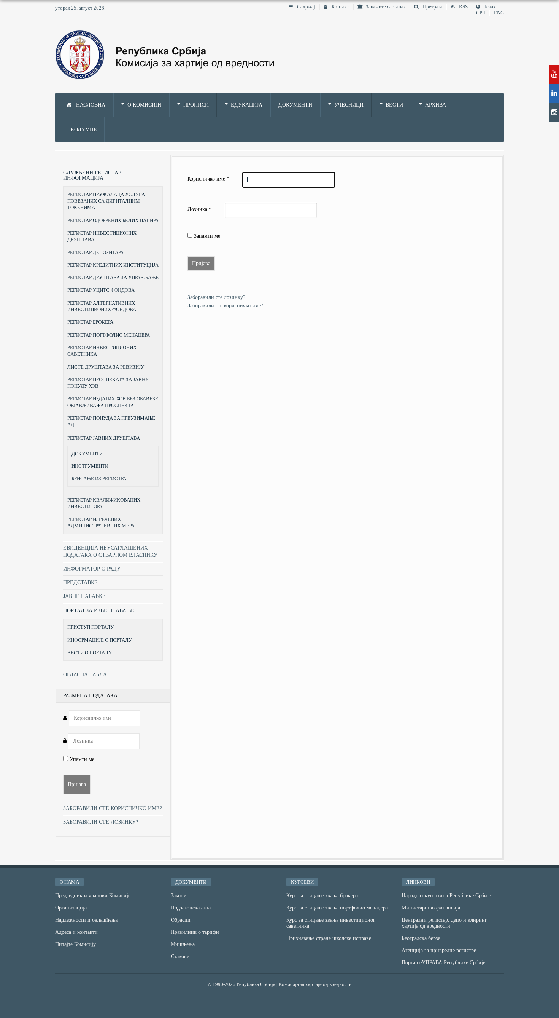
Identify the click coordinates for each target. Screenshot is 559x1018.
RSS (463, 7)
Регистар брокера (90, 322)
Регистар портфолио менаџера (108, 335)
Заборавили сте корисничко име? (225, 305)
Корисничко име (208, 179)
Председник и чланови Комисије (92, 895)
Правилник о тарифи (195, 932)
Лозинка (199, 209)
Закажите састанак (386, 7)
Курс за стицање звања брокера (322, 895)
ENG (499, 13)
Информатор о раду (92, 569)
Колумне (84, 130)
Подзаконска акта (191, 908)
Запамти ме (206, 236)
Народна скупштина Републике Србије (446, 895)
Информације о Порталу (99, 640)
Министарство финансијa (431, 908)
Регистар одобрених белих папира (113, 220)
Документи (295, 105)
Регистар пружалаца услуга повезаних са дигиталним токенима (106, 201)
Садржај (305, 7)
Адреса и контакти (76, 932)
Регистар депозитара (95, 252)
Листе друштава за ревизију (105, 367)
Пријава (201, 263)
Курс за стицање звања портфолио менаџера (337, 908)
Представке (80, 582)
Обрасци (181, 920)
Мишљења (183, 944)
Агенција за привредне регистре (439, 950)
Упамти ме (81, 759)
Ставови (180, 956)
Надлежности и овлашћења (86, 920)
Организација (71, 908)
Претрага (432, 7)
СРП (481, 13)
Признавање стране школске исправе (328, 938)
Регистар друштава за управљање (113, 277)
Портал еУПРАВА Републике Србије (443, 962)
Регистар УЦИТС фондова (101, 290)
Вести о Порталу (89, 652)
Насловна (90, 105)
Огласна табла (85, 675)
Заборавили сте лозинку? (216, 297)
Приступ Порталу (90, 627)
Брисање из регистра (98, 478)
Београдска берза (421, 938)
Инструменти (89, 466)
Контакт (339, 7)
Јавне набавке (84, 596)
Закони (179, 895)
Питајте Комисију (75, 944)
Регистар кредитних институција (113, 265)
